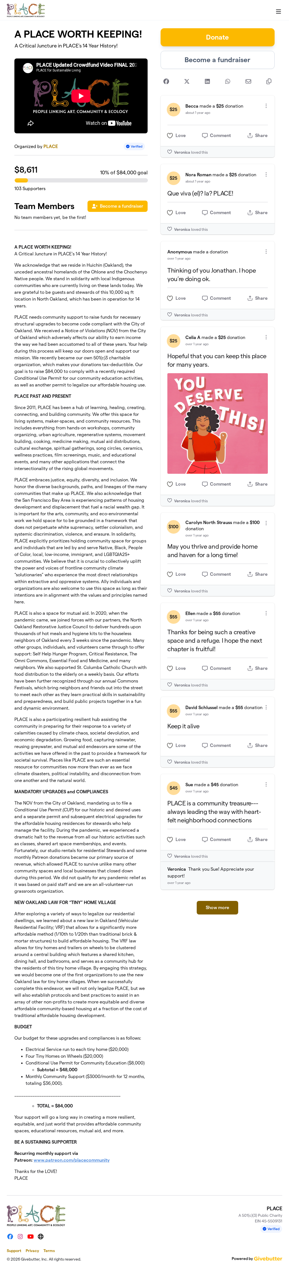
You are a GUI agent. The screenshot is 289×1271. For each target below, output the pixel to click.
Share (261, 135)
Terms (49, 1250)
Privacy (32, 1250)
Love (181, 135)
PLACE (50, 146)
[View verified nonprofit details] (134, 146)
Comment (220, 135)
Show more (217, 907)
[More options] (266, 105)
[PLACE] (26, 10)
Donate (217, 37)
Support (14, 1250)
